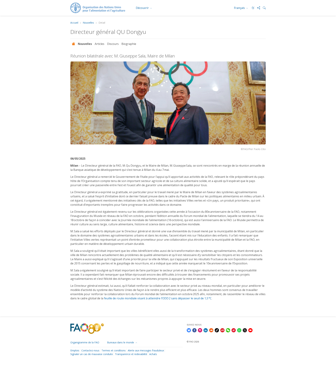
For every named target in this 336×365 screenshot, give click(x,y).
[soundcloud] (211, 330)
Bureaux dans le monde (121, 342)
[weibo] (234, 330)
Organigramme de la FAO (84, 342)
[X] (245, 330)
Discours (113, 44)
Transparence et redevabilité (131, 354)
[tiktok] (217, 330)
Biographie (129, 44)
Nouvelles (88, 22)
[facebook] (194, 330)
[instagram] (200, 330)
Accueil (74, 22)
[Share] (257, 7)
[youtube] (250, 330)
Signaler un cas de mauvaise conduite (91, 354)
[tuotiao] (222, 330)
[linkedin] (206, 330)
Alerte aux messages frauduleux (146, 350)
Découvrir (142, 8)
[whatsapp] (239, 330)
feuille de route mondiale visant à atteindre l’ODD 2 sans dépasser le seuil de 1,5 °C (158, 298)
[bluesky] (189, 330)
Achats (153, 354)
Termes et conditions (114, 350)
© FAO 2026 (193, 341)
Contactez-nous (90, 350)
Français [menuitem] (240, 8)
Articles (99, 44)
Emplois (74, 350)
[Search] (263, 7)
